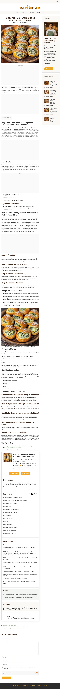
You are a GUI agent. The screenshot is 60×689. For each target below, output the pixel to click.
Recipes (23, 12)
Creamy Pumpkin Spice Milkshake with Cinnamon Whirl (14, 628)
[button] (43, 12)
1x (32, 493)
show (9, 117)
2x (34, 493)
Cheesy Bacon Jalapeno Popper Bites (13, 449)
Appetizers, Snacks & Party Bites (9, 625)
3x (36, 493)
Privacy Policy (16, 685)
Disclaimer (32, 685)
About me (32, 12)
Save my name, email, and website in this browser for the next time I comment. (20, 667)
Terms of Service (24, 685)
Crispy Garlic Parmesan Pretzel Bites (12, 447)
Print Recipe (15, 473)
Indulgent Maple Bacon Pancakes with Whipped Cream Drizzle (15, 626)
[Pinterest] (57, 1)
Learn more (49, 68)
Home (17, 12)
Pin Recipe (26, 473)
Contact (39, 12)
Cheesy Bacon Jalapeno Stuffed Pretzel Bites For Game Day (18, 446)
